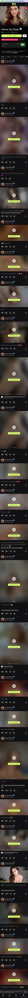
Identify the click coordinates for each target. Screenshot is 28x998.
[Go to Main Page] (14, 4)
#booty (2, 547)
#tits (8, 547)
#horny (12, 785)
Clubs (3, 996)
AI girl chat (21, 1)
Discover (9, 996)
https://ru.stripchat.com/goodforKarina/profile (11, 212)
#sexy (14, 547)
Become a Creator (24, 996)
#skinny (11, 547)
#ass (2, 787)
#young (3, 610)
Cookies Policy (17, 991)
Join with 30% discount (14, 87)
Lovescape (10, 1)
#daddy (21, 547)
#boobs (13, 610)
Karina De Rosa (9, 61)
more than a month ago (9, 62)
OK (25, 992)
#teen (5, 547)
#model (17, 547)
